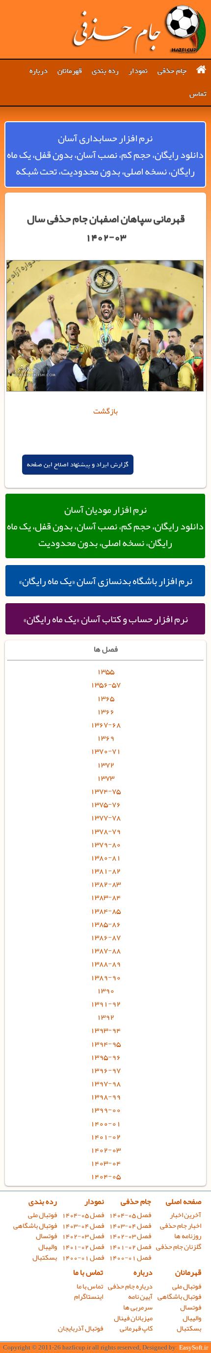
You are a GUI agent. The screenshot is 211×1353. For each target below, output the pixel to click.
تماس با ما (88, 1272)
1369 (105, 737)
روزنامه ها (187, 1236)
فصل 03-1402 (130, 1236)
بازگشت (105, 411)
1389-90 (105, 977)
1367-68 (105, 724)
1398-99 (105, 1096)
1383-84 (105, 897)
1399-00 (105, 1109)
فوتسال (46, 1236)
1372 (105, 764)
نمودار (138, 71)
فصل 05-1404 (130, 1215)
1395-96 (105, 1057)
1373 (105, 778)
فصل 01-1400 (130, 1257)
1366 (105, 711)
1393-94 (105, 1030)
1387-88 (105, 950)
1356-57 (105, 684)
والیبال (47, 1247)
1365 (105, 698)
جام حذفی (172, 71)
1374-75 (105, 791)
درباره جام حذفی (130, 1286)
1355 (105, 671)
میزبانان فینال (133, 1318)
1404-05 (105, 1176)
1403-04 (105, 1163)
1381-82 (105, 870)
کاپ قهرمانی (136, 1328)
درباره (38, 71)
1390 (105, 990)
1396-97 (105, 1070)
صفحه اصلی (183, 1201)
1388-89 (105, 963)
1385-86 (105, 924)
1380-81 (105, 857)
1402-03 (105, 1149)
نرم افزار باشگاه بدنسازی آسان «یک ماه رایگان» (105, 580)
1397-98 (105, 1083)
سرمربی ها (138, 1307)
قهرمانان (69, 71)
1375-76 (105, 804)
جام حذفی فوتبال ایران (138, 29)
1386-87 (105, 937)
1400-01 (105, 1123)
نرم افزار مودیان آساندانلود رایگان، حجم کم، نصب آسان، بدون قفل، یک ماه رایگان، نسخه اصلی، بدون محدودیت (105, 526)
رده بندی (105, 71)
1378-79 (105, 831)
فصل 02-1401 (130, 1247)
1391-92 (105, 1003)
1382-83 (105, 884)
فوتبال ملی (42, 1215)
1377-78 (105, 817)
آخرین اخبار (185, 1215)
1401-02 (105, 1136)
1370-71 (105, 751)
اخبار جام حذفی (180, 1226)
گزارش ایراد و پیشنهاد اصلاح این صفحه (78, 464)
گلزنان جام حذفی (178, 1247)
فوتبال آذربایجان (80, 1328)
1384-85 (105, 910)
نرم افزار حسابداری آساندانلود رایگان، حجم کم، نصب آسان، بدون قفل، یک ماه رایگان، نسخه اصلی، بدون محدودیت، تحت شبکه (105, 154)
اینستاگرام (88, 1296)
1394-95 (105, 1043)
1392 (105, 1017)
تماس (197, 94)
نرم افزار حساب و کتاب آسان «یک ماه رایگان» (105, 619)
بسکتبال (44, 1257)
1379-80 (105, 844)
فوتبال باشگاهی (35, 1226)
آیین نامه (140, 1296)
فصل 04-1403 (130, 1226)
